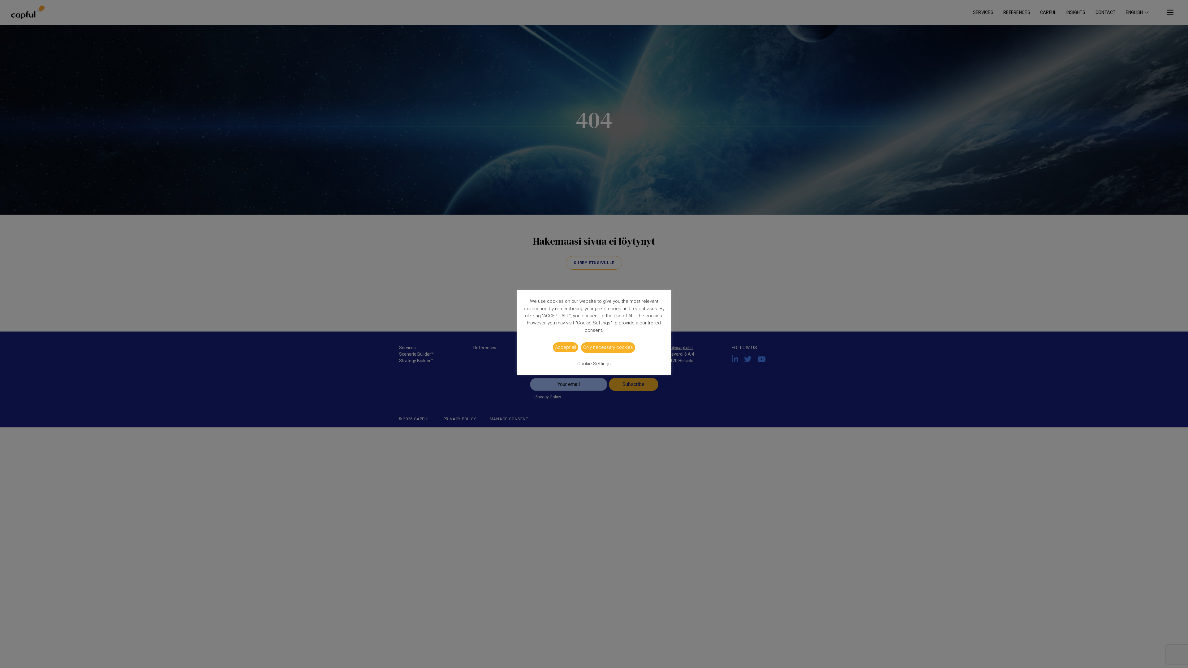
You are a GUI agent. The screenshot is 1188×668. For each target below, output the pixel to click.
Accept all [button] (565, 347)
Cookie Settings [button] (594, 363)
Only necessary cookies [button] (608, 347)
